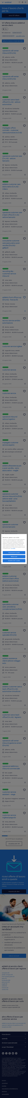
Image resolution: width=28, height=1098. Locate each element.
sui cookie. (13, 548)
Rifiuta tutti (14, 556)
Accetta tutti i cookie (14, 560)
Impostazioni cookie (14, 552)
